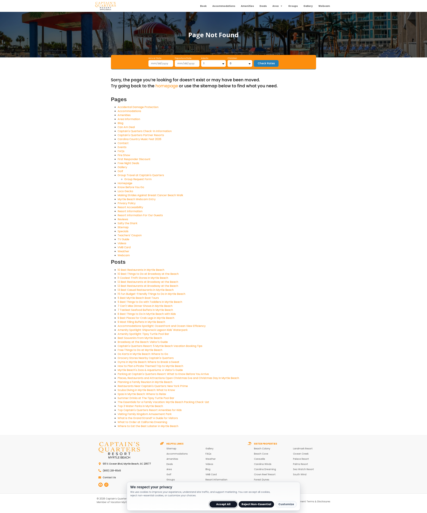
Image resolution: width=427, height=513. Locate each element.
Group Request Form (138, 179)
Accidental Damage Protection (138, 107)
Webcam (324, 6)
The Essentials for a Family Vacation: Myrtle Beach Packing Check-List (163, 402)
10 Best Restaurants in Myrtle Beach (141, 270)
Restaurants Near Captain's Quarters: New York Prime (153, 386)
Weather (123, 251)
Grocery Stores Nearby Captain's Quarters (146, 358)
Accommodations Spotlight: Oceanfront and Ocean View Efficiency (162, 326)
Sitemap (123, 227)
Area (275, 6)
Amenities (247, 6)
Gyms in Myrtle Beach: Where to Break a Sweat (148, 362)
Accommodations (223, 6)
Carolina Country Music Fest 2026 (139, 139)
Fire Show (124, 155)
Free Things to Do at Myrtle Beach (140, 350)
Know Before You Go (131, 187)
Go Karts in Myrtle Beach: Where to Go (143, 354)
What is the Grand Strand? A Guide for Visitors (148, 418)
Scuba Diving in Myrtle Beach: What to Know (146, 390)
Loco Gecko (125, 191)
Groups (293, 6)
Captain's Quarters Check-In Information (145, 131)
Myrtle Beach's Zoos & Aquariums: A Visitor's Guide (150, 370)
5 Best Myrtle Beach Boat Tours (138, 298)
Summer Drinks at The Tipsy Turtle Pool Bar (146, 398)
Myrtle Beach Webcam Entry (137, 199)
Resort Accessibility (130, 207)
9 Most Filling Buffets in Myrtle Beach (141, 322)
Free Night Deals (128, 163)
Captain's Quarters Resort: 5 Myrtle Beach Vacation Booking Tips (160, 346)
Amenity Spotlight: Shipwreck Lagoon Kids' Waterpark (153, 330)
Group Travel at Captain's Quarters (141, 175)
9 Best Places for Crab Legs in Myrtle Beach (146, 318)
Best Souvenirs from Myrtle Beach (140, 338)
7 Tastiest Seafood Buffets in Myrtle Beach (145, 310)
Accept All (223, 504)
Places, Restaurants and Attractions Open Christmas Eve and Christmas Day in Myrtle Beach (178, 378)
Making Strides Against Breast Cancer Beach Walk (150, 195)
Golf (120, 171)
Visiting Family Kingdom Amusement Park (145, 414)
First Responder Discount (134, 159)
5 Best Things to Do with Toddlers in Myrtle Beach (150, 302)
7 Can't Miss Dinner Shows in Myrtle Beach (145, 306)
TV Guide (123, 239)
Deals (263, 6)
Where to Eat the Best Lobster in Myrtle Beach (148, 426)
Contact (123, 143)
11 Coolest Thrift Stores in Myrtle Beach (143, 278)
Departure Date (183, 58)
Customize (286, 504)
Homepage (125, 183)
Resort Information (130, 211)
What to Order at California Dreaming (142, 422)
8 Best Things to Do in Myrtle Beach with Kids (147, 314)
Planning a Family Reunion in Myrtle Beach (145, 382)
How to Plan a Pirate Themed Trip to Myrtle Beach (150, 366)
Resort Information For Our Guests (140, 215)
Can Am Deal (126, 127)
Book (203, 6)
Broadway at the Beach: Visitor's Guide (143, 342)
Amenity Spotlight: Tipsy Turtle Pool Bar (143, 334)
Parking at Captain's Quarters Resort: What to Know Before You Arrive (163, 374)
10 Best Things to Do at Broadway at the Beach (148, 274)
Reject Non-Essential (256, 504)
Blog (120, 123)
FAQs (121, 151)
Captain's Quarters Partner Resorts (141, 135)
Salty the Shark (127, 223)
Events (122, 147)
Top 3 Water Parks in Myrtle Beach (140, 406)
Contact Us (109, 477)
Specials (123, 231)
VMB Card (124, 247)
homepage (166, 86)
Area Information (129, 119)
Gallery (308, 6)
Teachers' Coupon (130, 235)
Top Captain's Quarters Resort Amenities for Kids (150, 410)
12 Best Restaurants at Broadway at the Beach (148, 282)
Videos (122, 243)
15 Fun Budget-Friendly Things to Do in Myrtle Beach (151, 294)
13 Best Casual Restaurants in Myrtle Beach (146, 290)
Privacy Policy (127, 203)
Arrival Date (154, 58)
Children (232, 58)
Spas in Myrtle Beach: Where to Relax (142, 394)
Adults (204, 58)
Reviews (123, 219)
